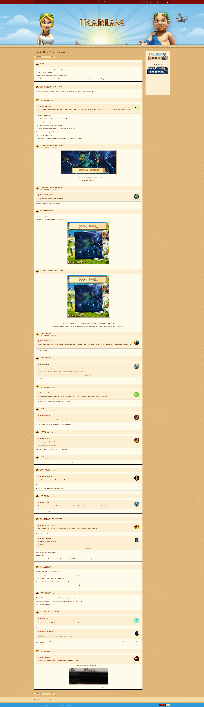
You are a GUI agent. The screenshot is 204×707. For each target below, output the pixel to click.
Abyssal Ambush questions (46, 210)
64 (51, 56)
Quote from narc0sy (44, 393)
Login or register (160, 2)
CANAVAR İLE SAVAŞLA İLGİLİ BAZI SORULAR (52, 86)
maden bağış (43, 408)
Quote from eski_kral (44, 415)
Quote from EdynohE (44, 341)
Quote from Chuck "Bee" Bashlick (48, 525)
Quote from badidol (44, 502)
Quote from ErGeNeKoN (45, 195)
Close (168, 704)
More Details (162, 704)
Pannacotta (45, 91)
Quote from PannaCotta (45, 631)
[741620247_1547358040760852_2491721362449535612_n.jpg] (88, 243)
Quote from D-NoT (43, 618)
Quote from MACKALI (44, 538)
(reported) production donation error (47, 445)
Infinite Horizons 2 (44, 495)
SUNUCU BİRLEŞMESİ (45, 333)
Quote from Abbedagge (45, 476)
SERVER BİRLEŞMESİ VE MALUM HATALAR (51, 518)
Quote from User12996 (45, 657)
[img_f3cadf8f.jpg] (88, 162)
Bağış (41, 385)
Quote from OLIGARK (45, 106)
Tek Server (42, 63)
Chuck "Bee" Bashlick (44, 65)
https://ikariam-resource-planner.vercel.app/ (49, 660)
